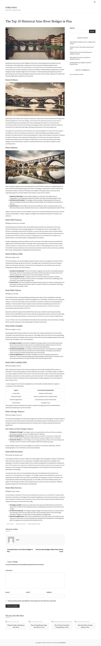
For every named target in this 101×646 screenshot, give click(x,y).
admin (17, 540)
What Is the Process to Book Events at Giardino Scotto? (81, 53)
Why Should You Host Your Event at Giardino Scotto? (80, 58)
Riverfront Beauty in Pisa (34, 524)
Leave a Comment (20, 524)
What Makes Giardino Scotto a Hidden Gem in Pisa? (82, 42)
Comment (9, 570)
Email (28, 592)
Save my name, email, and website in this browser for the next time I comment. (32, 601)
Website (49, 592)
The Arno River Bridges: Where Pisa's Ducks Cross (49, 551)
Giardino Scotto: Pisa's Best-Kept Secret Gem (82, 48)
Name (8, 592)
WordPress (62, 642)
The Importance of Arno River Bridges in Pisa (20, 551)
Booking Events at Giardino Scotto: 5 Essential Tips (80, 63)
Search (72, 28)
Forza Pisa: (11, 7)
